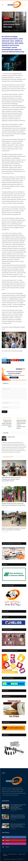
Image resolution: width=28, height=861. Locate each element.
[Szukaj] (25, 4)
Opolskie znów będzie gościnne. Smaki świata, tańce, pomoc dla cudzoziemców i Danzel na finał (13, 504)
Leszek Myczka (7, 30)
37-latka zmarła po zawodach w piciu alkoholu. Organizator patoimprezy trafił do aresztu (6, 423)
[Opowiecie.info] (14, 4)
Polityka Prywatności (12, 854)
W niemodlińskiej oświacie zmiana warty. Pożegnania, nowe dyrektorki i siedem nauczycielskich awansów (11, 479)
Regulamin (5, 855)
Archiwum (5, 854)
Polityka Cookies (21, 854)
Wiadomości (6, 18)
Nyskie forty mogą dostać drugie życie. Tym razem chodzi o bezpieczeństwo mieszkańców (14, 528)
